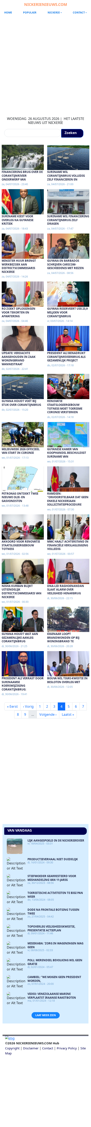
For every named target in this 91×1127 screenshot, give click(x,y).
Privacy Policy (67, 1048)
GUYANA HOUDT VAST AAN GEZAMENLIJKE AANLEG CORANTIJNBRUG (20, 637)
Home (8, 12)
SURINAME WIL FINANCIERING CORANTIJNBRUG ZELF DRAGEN (68, 220)
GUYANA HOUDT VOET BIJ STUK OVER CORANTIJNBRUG (21, 403)
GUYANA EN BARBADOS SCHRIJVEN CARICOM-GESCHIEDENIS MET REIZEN (65, 264)
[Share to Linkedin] (50, 1073)
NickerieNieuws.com (45, 4)
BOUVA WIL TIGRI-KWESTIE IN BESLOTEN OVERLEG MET (67, 680)
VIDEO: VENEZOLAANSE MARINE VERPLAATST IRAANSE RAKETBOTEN (52, 996)
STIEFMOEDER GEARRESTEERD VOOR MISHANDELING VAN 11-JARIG (52, 878)
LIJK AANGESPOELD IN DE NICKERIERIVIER (56, 840)
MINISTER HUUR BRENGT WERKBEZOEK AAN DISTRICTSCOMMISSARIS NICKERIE (19, 266)
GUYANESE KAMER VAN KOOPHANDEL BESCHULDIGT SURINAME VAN (66, 452)
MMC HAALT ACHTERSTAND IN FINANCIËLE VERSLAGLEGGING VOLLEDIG (67, 545)
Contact (47, 1048)
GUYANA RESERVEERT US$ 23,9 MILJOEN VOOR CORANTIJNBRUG (67, 312)
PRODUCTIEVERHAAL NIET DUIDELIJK (53, 859)
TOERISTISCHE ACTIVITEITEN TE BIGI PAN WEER (55, 895)
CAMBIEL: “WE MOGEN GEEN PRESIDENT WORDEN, (54, 979)
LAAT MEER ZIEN (45, 1015)
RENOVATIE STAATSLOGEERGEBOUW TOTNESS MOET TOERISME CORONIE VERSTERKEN (64, 406)
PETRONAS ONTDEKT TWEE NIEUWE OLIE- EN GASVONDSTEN (20, 497)
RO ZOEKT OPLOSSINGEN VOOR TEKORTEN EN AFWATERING (18, 312)
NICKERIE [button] (54, 12)
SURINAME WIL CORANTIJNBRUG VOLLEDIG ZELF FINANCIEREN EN (66, 175)
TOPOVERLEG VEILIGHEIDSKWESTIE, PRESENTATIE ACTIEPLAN (51, 928)
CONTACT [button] (79, 12)
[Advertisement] (45, 63)
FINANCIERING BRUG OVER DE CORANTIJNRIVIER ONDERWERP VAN (22, 175)
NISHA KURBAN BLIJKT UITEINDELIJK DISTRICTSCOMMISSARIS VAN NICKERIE (21, 591)
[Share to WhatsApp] (41, 1073)
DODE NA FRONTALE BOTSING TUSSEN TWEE (53, 911)
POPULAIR (29, 12)
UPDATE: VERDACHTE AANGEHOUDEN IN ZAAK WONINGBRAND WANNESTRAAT (19, 358)
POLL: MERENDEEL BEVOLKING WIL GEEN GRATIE (55, 962)
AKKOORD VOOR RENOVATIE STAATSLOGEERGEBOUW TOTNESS (21, 545)
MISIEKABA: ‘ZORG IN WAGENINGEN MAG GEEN (55, 945)
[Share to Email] (58, 1073)
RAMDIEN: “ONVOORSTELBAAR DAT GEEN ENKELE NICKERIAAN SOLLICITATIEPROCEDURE (67, 499)
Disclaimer (31, 1048)
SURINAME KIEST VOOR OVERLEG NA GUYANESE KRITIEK (17, 220)
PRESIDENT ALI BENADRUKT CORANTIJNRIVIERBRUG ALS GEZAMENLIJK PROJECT (66, 356)
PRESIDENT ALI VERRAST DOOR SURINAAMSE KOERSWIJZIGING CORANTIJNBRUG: (23, 683)
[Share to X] (32, 1073)
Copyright (12, 1048)
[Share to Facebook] (23, 1073)
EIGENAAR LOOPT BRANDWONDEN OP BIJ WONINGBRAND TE (63, 637)
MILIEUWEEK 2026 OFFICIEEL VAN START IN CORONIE (21, 451)
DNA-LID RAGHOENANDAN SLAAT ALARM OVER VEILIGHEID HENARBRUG (65, 589)
